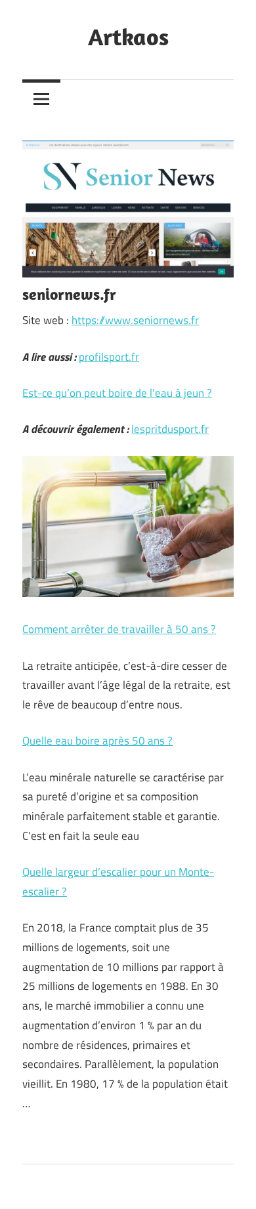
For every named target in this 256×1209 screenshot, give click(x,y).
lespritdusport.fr (170, 429)
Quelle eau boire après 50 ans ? (97, 740)
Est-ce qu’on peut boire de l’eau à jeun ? (117, 392)
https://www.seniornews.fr (135, 320)
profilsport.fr (109, 356)
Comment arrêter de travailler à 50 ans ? (119, 629)
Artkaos (128, 36)
